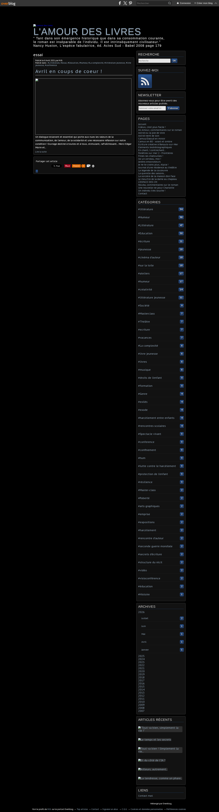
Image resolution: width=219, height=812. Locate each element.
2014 (141, 689)
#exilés (142, 401)
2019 (141, 674)
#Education (73, 63)
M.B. (49, 809)
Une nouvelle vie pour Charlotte (156, 187)
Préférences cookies (176, 809)
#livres (142, 361)
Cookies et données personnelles (147, 809)
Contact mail (145, 795)
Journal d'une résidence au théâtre (157, 167)
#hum (141, 458)
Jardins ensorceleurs (149, 161)
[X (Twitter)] (125, 3)
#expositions (146, 522)
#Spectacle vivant (149, 434)
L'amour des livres (87, 31)
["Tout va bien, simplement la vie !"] (161, 730)
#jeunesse (144, 249)
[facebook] (120, 3)
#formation (145, 385)
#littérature (145, 209)
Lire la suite (41, 152)
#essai (64, 63)
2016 (141, 683)
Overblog (167, 803)
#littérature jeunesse (114, 63)
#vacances (145, 337)
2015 (141, 686)
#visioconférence (149, 578)
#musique (144, 369)
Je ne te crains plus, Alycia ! (153, 164)
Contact (142, 193)
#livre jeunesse (148, 353)
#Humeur (144, 217)
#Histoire (144, 594)
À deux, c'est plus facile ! (152, 127)
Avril (143, 641)
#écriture (144, 241)
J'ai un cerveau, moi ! (149, 158)
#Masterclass (146, 313)
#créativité (145, 289)
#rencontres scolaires (152, 426)
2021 (141, 668)
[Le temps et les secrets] (155, 739)
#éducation (145, 586)
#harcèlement (147, 530)
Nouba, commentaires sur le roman (158, 184)
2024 (141, 659)
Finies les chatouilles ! (150, 156)
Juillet (144, 618)
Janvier (145, 649)
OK (174, 61)
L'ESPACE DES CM (147, 182)
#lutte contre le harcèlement (157, 466)
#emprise (144, 514)
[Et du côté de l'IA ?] (152, 760)
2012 (141, 695)
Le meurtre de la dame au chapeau (157, 179)
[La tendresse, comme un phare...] (160, 778)
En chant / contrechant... (152, 150)
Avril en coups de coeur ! (68, 71)
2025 (141, 656)
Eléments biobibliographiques (155, 147)
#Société (143, 305)
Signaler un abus (110, 809)
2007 (141, 711)
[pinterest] (130, 3)
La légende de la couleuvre (153, 170)
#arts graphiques (149, 506)
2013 (141, 692)
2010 (141, 701)
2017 (141, 680)
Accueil (142, 124)
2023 (141, 662)
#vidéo (142, 570)
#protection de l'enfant (153, 474)
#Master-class (147, 490)
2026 (141, 612)
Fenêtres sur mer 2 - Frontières (155, 153)
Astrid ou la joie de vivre (151, 132)
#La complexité (95, 63)
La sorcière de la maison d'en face (156, 176)
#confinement (147, 450)
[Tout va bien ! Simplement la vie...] (161, 751)
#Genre (142, 393)
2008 (141, 707)
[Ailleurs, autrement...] (153, 769)
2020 (141, 671)
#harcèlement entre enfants (156, 417)
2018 (141, 677)
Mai (143, 634)
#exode (143, 409)
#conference (51, 65)
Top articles (82, 809)
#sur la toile (146, 265)
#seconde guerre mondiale (155, 546)
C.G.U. (124, 809)
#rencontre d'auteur (151, 538)
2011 (141, 698)
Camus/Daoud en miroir (151, 138)
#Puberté (144, 498)
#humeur (83, 63)
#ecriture (144, 329)
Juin (143, 626)
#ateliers (144, 273)
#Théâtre (144, 321)
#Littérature (54, 63)
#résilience (145, 482)
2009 (141, 704)
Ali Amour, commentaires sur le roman (160, 130)
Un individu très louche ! (151, 190)
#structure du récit (150, 562)
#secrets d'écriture (150, 554)
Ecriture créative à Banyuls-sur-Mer (158, 144)
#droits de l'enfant (150, 377)
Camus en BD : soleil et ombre (155, 141)
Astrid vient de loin (148, 135)
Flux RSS (145, 81)
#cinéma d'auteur (149, 257)
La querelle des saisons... (151, 173)
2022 (141, 665)
